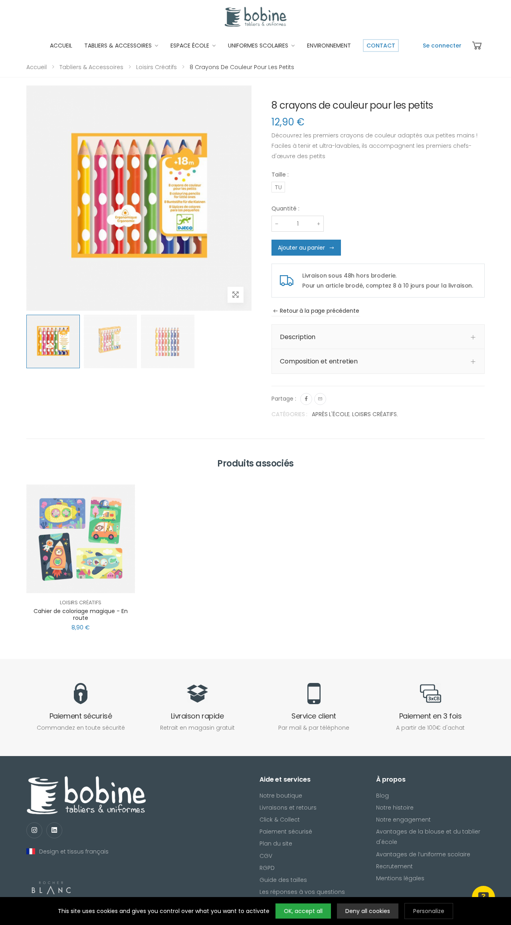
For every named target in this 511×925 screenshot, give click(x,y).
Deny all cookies (367, 911)
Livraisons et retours (288, 808)
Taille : (280, 175)
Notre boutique (280, 796)
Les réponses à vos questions (302, 892)
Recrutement (394, 866)
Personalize (428, 911)
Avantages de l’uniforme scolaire (423, 854)
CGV (265, 856)
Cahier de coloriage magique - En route (81, 614)
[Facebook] (306, 399)
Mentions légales (400, 878)
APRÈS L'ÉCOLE (330, 414)
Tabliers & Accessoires (91, 67)
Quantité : (285, 208)
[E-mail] (320, 399)
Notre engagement (403, 820)
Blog (382, 796)
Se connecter (442, 46)
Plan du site (275, 844)
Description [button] (297, 336)
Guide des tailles (283, 880)
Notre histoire (395, 808)
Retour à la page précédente (319, 311)
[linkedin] (54, 830)
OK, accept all (303, 911)
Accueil (36, 67)
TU (278, 187)
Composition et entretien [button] (319, 361)
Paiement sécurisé (285, 832)
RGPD (267, 868)
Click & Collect (279, 820)
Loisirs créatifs (156, 67)
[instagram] (34, 830)
